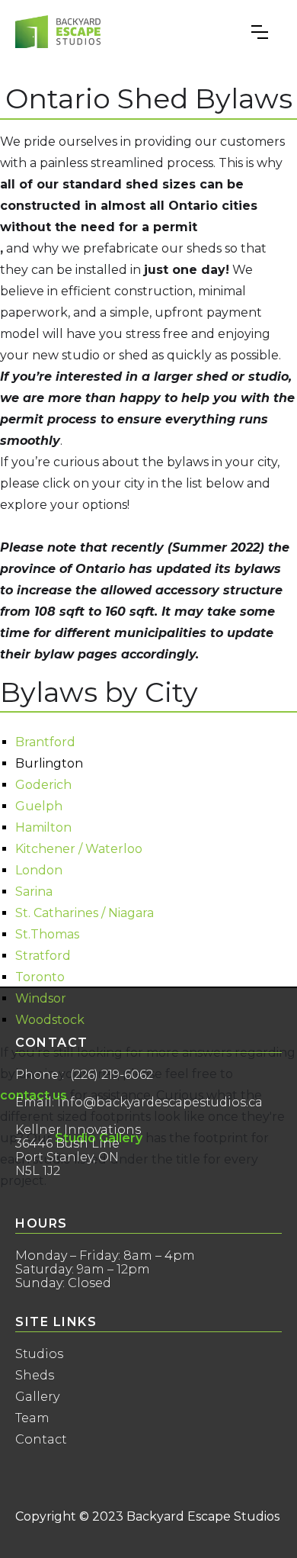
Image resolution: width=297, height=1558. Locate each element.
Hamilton (43, 828)
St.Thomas (47, 935)
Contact (41, 1440)
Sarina (34, 892)
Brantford (45, 742)
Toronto (40, 977)
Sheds (34, 1376)
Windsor (40, 999)
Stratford (43, 956)
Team (32, 1418)
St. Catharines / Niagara (84, 913)
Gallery (37, 1397)
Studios (39, 1354)
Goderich (43, 785)
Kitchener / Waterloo (78, 849)
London (38, 870)
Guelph (38, 806)
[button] (259, 32)
